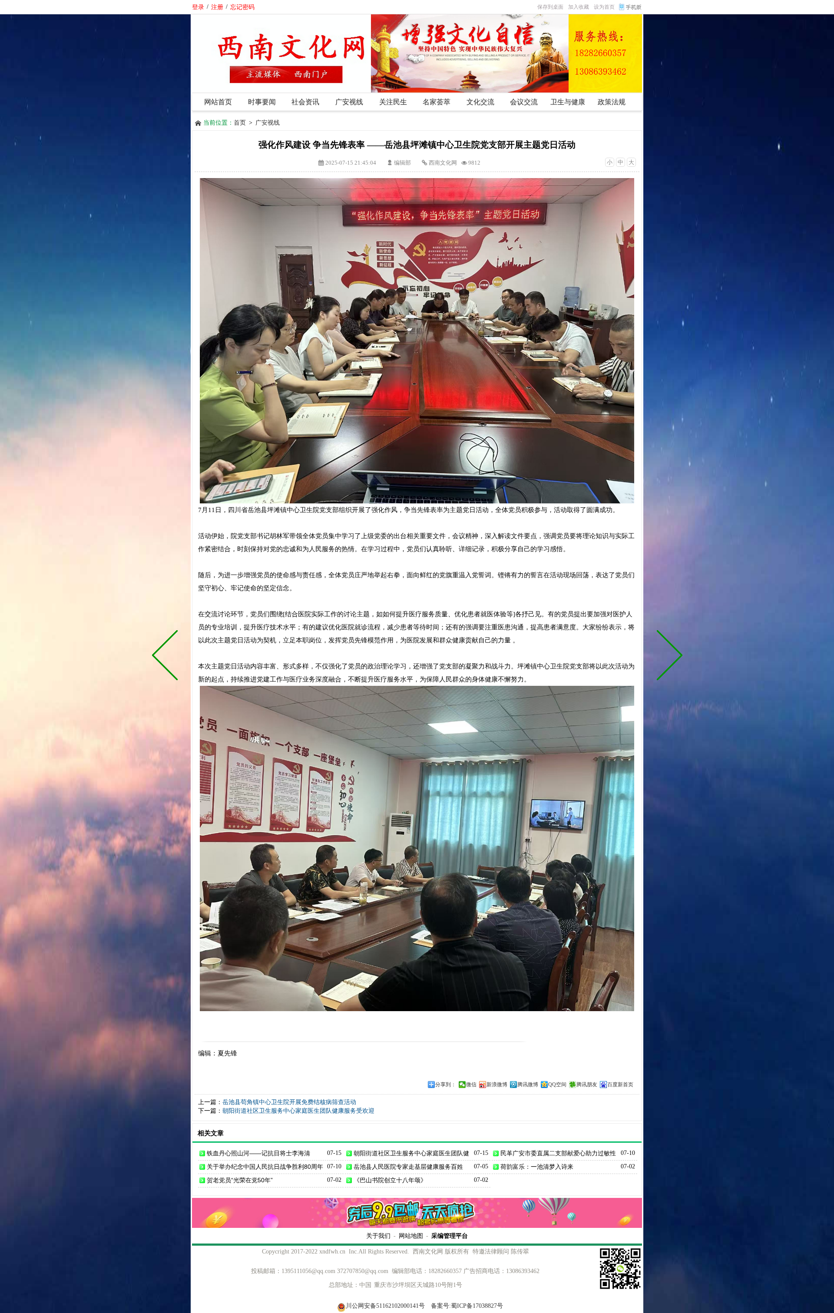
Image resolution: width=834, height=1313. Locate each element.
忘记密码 (242, 6)
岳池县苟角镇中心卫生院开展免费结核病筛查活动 (289, 1102)
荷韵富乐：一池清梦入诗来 (536, 1166)
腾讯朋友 (586, 1084)
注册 (217, 6)
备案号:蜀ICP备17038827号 (467, 1306)
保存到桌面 (550, 7)
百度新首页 (620, 1084)
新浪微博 (496, 1084)
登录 (198, 6)
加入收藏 (578, 7)
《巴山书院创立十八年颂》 (390, 1180)
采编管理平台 (449, 1235)
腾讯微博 (527, 1084)
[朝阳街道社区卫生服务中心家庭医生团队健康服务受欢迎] (166, 656)
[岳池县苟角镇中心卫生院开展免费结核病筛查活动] (667, 656)
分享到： (445, 1084)
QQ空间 (557, 1084)
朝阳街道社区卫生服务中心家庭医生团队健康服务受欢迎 (298, 1111)
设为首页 (604, 7)
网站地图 (411, 1235)
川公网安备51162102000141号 (385, 1306)
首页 (240, 122)
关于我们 (378, 1235)
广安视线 (267, 122)
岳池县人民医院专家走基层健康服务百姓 (408, 1166)
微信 (471, 1084)
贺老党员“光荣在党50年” (240, 1180)
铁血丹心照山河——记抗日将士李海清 (258, 1153)
